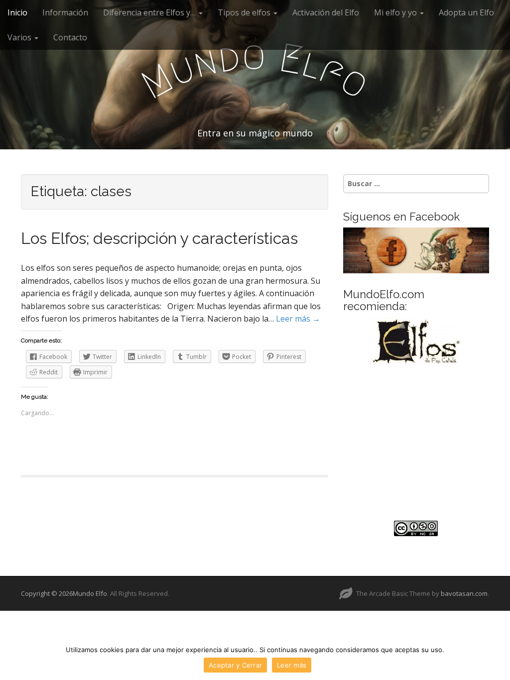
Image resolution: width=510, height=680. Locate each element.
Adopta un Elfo (466, 12)
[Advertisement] (416, 443)
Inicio (17, 12)
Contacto (70, 37)
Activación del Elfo (325, 12)
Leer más (291, 665)
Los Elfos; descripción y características (159, 238)
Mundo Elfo (90, 593)
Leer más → (298, 318)
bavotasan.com (464, 593)
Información (65, 12)
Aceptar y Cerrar (235, 665)
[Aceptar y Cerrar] (498, 659)
